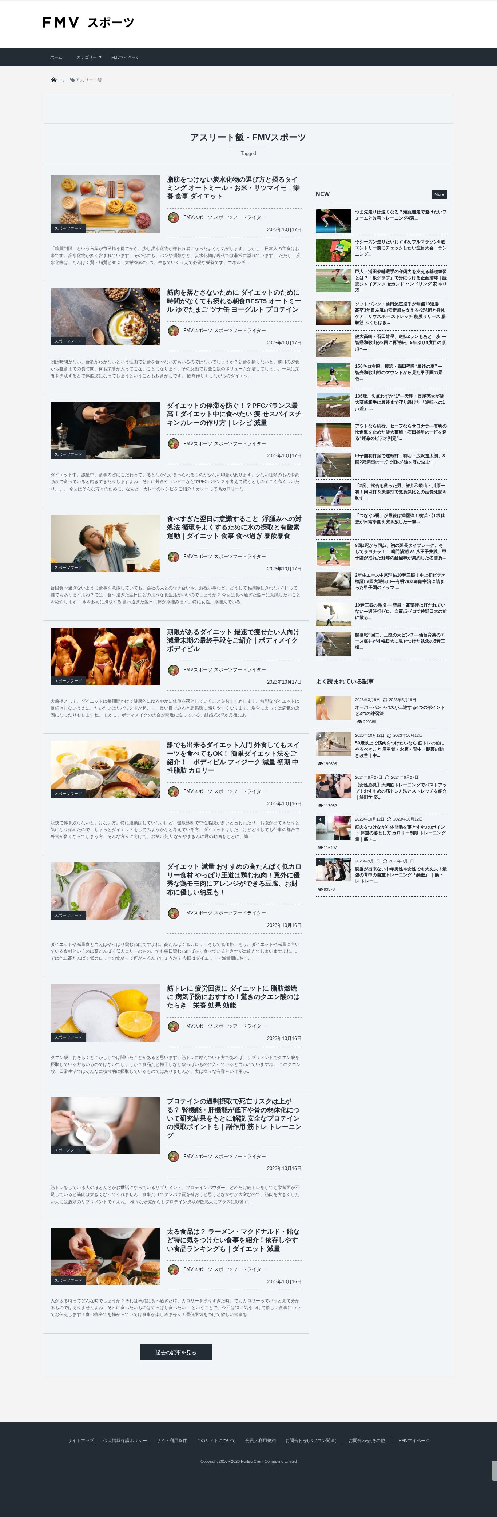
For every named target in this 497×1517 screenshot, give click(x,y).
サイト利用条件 (171, 1440)
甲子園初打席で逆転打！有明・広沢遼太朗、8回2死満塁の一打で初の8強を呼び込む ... (400, 459)
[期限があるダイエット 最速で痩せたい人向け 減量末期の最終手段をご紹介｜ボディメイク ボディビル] (105, 669)
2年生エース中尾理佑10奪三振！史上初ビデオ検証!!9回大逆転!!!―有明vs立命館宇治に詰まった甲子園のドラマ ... (400, 581)
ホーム (56, 57)
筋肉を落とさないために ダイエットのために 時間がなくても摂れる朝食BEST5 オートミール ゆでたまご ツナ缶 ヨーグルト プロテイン (234, 301)
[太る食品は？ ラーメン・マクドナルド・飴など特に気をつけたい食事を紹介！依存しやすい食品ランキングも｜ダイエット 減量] (105, 1264)
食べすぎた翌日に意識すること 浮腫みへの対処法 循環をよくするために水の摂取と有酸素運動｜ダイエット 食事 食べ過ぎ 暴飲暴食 (234, 527)
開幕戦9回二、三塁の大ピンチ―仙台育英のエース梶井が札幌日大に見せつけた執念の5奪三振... (400, 641)
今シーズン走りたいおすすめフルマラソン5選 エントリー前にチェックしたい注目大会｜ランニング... (401, 248)
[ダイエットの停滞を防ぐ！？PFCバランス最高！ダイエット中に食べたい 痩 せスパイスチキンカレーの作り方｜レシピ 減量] (105, 438)
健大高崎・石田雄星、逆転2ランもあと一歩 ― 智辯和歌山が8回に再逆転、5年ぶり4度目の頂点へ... (400, 342)
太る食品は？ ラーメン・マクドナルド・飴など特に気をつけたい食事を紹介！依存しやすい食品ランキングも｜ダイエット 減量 (233, 1240)
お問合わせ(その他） (369, 1440)
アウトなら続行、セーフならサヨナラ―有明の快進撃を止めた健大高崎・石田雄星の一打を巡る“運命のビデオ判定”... (401, 432)
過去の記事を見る (176, 1352)
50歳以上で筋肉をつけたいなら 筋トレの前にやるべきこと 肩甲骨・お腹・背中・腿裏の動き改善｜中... (399, 749)
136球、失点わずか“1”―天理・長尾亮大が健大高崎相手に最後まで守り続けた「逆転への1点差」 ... (400, 402)
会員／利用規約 (260, 1440)
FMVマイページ (125, 57)
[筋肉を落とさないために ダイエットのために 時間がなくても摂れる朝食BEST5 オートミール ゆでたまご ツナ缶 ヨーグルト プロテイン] (105, 324)
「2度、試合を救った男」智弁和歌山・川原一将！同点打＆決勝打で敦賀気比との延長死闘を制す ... (401, 492)
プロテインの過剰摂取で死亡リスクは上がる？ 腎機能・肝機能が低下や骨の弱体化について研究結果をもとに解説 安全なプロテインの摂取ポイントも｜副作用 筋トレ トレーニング (234, 1118)
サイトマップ (81, 1440)
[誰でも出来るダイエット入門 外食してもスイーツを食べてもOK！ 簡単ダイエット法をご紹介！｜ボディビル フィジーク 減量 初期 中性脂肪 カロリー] (105, 777)
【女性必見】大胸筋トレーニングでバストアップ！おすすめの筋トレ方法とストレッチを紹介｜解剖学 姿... (401, 791)
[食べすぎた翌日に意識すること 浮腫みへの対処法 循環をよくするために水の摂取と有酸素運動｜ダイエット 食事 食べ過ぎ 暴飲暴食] (105, 551)
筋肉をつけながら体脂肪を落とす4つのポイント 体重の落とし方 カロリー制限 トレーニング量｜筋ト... (400, 833)
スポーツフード (68, 228)
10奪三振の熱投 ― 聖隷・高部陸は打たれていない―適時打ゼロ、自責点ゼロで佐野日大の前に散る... (401, 611)
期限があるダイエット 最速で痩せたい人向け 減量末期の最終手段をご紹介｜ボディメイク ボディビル (233, 640)
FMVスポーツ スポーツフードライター (224, 217)
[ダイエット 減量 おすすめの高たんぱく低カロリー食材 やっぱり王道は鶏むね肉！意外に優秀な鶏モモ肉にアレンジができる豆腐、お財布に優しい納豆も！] (105, 898)
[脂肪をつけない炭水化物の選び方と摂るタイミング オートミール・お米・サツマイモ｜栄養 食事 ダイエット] (105, 211)
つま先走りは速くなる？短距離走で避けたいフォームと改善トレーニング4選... (401, 215)
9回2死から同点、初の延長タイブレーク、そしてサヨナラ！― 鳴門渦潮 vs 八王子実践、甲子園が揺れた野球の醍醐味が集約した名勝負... (400, 551)
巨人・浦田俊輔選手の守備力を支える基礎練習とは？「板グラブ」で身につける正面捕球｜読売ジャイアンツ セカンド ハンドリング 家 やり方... (401, 280)
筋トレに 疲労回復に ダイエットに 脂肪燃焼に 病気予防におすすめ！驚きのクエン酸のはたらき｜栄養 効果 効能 (233, 997)
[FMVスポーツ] (88, 25)
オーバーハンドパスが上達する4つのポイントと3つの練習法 (400, 710)
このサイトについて (216, 1440)
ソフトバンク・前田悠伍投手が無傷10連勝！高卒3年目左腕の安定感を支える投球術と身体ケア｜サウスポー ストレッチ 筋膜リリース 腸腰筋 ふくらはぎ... (400, 313)
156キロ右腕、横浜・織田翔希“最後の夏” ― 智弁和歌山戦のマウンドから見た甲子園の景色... (398, 372)
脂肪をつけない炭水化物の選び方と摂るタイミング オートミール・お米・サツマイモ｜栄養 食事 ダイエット (233, 188)
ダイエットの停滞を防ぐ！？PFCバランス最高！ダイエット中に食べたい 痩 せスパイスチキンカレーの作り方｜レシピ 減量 (234, 414)
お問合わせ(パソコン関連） (312, 1440)
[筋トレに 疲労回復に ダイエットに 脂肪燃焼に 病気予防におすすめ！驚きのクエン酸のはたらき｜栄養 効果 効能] (105, 1020)
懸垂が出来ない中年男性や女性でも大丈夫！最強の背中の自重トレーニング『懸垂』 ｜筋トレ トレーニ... (401, 875)
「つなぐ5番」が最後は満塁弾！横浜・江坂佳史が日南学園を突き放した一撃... (400, 518)
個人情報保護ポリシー (125, 1440)
